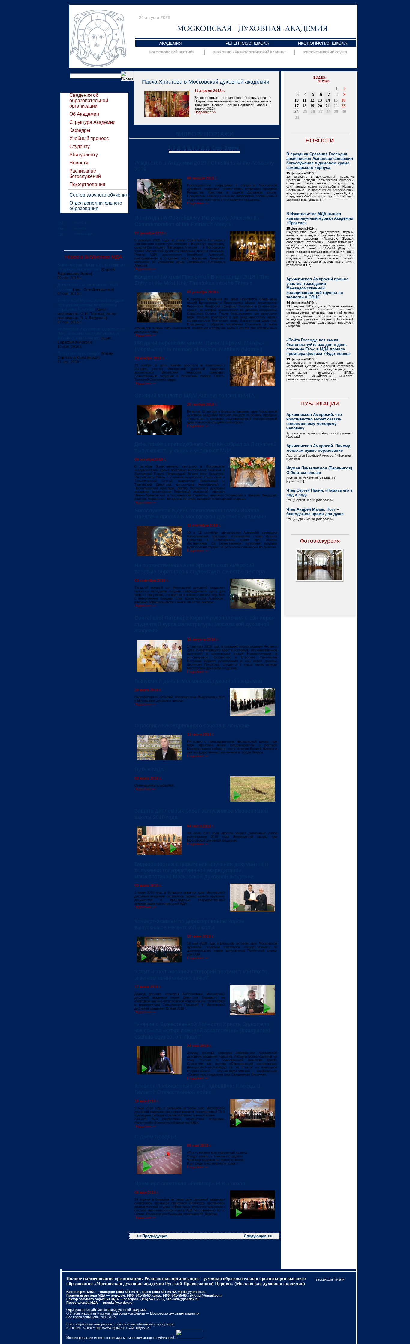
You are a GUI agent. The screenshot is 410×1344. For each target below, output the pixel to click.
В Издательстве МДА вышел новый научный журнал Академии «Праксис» (319, 218)
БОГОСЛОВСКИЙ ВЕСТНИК (171, 52)
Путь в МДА (149, 769)
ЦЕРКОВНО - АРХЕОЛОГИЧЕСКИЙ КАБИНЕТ (249, 52)
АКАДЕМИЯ (170, 43)
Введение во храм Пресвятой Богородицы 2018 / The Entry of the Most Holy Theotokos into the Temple (201, 280)
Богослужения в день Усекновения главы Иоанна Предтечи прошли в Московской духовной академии (200, 513)
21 (328, 106)
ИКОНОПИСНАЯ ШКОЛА (322, 43)
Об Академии (84, 114)
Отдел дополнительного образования (95, 205)
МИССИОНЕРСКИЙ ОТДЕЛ (325, 52)
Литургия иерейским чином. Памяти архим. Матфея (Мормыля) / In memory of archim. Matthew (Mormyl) (199, 346)
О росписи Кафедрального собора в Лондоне (191, 725)
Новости (78, 162)
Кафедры (79, 130)
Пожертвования (87, 184)
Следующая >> (258, 1236)
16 (343, 100)
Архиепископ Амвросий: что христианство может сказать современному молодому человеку (314, 421)
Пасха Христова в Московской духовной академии (205, 82)
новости (80, 222)
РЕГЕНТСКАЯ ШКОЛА (247, 43)
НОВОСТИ (320, 140)
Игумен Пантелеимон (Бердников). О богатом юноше (319, 470)
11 (304, 100)
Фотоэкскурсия (320, 541)
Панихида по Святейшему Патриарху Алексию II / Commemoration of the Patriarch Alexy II (197, 221)
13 (320, 100)
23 (343, 106)
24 (296, 111)
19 (312, 106)
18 (304, 106)
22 (335, 106)
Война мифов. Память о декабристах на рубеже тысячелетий (91, 267)
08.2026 (323, 81)
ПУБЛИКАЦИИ (319, 403)
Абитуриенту (83, 154)
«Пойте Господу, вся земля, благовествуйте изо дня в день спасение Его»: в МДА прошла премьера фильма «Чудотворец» (318, 347)
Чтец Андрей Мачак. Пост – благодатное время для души (315, 511)
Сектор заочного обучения (98, 194)
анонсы (80, 228)
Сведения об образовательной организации (88, 100)
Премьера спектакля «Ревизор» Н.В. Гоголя (189, 1184)
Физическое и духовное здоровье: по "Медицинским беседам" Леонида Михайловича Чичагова (91, 333)
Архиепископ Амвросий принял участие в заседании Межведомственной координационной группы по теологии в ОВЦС (317, 288)
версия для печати (330, 1279)
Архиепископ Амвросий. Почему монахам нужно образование (318, 448)
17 (296, 106)
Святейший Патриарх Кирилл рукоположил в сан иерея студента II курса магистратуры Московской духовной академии (204, 624)
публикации (83, 234)
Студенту (79, 146)
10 (296, 100)
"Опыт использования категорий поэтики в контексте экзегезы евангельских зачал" (200, 975)
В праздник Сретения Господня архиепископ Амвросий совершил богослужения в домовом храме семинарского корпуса (319, 161)
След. (217, 147)
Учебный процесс (89, 138)
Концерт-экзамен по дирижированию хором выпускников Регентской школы (189, 924)
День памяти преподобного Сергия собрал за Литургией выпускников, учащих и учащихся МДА (205, 447)
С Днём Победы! (155, 1137)
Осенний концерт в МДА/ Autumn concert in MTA (194, 396)
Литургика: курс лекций (78, 353)
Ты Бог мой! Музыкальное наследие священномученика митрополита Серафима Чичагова (90, 305)
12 (312, 100)
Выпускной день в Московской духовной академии (198, 681)
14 (328, 100)
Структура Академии (92, 122)
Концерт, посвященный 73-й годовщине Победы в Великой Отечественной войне (197, 1089)
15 (335, 100)
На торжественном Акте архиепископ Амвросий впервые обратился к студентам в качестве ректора (199, 568)
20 (320, 106)
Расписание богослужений (85, 173)
